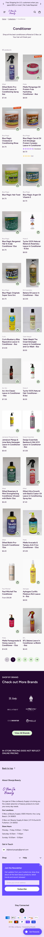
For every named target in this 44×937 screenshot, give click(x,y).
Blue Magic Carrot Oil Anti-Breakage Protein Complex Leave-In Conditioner (32, 142)
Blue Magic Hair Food (11, 195)
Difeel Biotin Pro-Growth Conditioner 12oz (10, 544)
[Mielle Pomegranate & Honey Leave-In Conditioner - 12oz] (11, 621)
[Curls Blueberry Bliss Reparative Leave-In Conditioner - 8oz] (11, 319)
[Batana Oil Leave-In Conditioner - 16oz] (32, 273)
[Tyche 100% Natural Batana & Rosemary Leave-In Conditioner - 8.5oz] (32, 221)
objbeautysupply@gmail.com (17, 850)
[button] (34, 12)
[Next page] (37, 659)
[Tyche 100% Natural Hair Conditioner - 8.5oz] (32, 371)
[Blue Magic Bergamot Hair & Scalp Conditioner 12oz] (11, 221)
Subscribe (22, 889)
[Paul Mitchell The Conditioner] (11, 572)
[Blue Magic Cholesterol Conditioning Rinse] (11, 118)
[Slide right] (40, 4)
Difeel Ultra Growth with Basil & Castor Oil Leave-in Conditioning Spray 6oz (32, 494)
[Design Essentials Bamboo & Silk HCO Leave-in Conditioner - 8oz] (32, 420)
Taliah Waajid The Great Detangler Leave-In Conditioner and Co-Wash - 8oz (32, 343)
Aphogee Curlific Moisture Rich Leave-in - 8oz (32, 593)
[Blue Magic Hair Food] (11, 175)
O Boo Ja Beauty (15, 927)
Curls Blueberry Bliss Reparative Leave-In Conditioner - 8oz (11, 341)
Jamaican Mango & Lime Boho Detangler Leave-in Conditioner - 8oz (11, 443)
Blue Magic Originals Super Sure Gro (11, 294)
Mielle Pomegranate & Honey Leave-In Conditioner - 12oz (11, 643)
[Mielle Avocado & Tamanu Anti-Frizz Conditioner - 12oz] (32, 523)
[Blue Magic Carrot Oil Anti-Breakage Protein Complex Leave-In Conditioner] (32, 118)
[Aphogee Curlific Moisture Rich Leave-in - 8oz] (32, 572)
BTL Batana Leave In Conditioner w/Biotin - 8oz (32, 643)
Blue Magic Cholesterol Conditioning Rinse (10, 140)
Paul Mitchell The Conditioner (9, 592)
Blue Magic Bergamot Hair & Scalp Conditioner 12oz (11, 243)
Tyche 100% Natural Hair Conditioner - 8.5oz (31, 393)
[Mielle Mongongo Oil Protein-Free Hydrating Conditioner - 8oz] (32, 67)
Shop (4, 858)
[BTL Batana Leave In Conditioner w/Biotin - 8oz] (32, 621)
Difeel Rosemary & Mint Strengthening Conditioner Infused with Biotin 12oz (10, 494)
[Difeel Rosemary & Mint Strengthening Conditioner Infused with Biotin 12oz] (11, 471)
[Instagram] (22, 910)
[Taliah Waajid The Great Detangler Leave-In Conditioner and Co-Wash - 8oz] (32, 319)
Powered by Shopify (28, 927)
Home (4, 19)
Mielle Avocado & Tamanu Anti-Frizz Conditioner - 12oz (31, 544)
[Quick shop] (17, 78)
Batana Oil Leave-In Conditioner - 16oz (31, 294)
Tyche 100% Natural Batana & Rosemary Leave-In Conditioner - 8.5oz (32, 245)
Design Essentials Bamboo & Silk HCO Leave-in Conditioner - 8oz (32, 443)
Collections (11, 19)
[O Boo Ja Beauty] (12, 12)
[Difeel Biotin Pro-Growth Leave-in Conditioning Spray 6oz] (11, 67)
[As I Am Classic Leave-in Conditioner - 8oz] (11, 371)
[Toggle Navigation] (4, 12)
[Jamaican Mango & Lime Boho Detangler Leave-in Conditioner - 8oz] (11, 420)
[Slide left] (3, 4)
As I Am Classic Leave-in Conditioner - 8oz (11, 393)
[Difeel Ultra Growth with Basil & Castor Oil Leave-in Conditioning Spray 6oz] (32, 471)
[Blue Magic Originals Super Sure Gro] (11, 273)
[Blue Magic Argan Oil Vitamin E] (32, 175)
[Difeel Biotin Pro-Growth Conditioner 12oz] (11, 523)
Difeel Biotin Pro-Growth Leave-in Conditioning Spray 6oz (10, 90)
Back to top (7, 768)
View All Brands (22, 733)
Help (25, 858)
